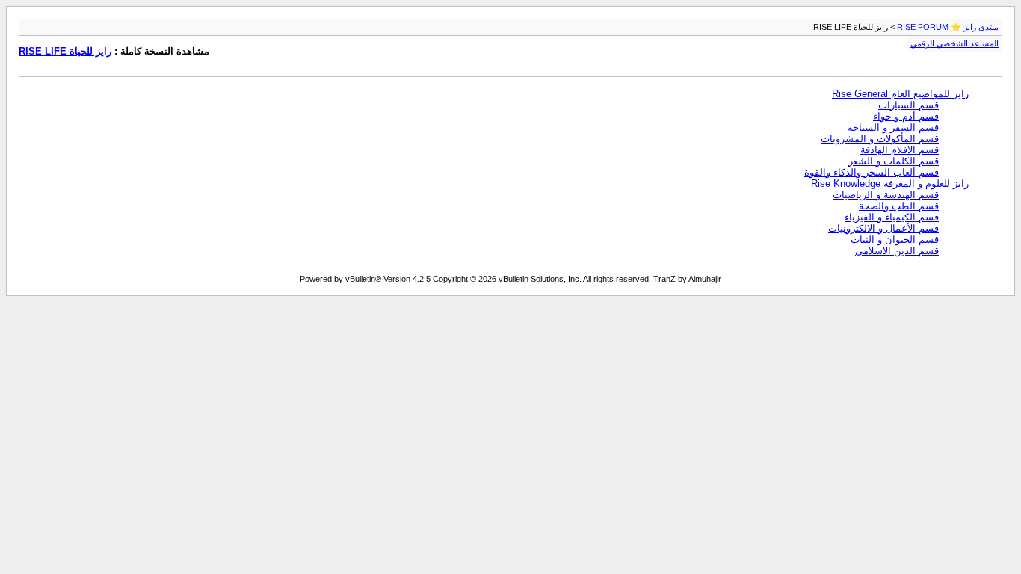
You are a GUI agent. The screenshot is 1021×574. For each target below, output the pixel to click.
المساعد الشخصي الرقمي (954, 43)
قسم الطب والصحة (899, 206)
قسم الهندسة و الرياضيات (886, 194)
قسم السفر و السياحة (893, 127)
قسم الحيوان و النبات (895, 239)
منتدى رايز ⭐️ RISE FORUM (948, 26)
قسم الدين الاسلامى (897, 250)
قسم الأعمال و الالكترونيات (883, 228)
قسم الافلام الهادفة (899, 149)
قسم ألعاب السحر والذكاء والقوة (871, 172)
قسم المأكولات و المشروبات (880, 138)
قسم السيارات (908, 105)
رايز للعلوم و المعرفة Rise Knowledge (890, 183)
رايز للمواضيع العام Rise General (900, 93)
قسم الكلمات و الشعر (893, 161)
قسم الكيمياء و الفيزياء (892, 217)
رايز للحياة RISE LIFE (65, 51)
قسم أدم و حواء (906, 116)
